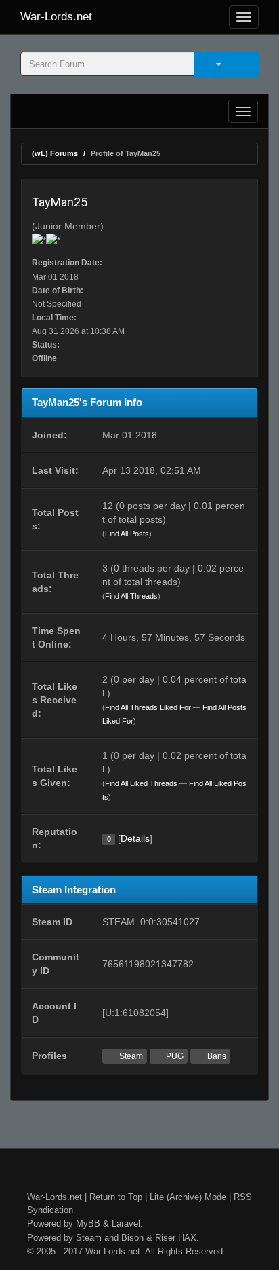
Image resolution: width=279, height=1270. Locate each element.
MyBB (88, 1223)
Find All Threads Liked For (148, 707)
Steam (130, 1056)
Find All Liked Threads (141, 783)
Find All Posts (127, 533)
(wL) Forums (55, 153)
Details (135, 838)
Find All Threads (131, 596)
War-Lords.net (56, 16)
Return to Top (115, 1197)
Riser (165, 1238)
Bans (215, 1056)
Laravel (126, 1223)
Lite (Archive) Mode (188, 1197)
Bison (132, 1238)
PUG (174, 1056)
